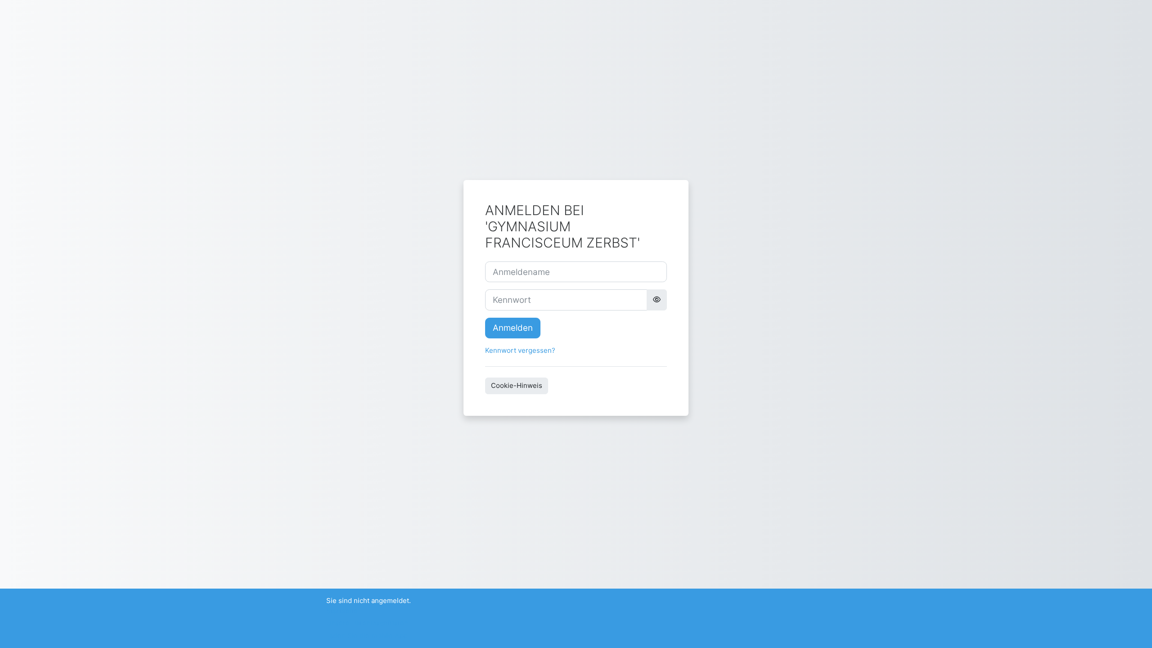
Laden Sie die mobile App (366, 635)
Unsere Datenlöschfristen (367, 623)
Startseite (342, 611)
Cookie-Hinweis (516, 385)
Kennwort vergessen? (520, 350)
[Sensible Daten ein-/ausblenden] (657, 299)
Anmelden (513, 328)
